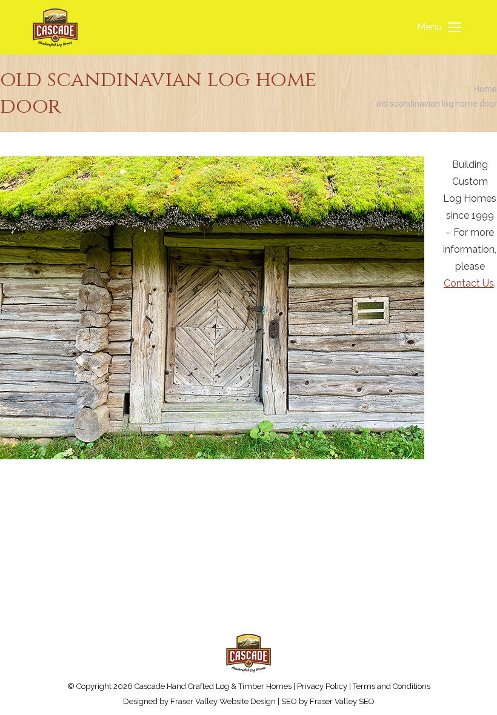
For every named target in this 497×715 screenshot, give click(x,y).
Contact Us (469, 283)
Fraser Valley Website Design (223, 701)
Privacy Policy (322, 686)
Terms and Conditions (391, 686)
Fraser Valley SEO (342, 701)
